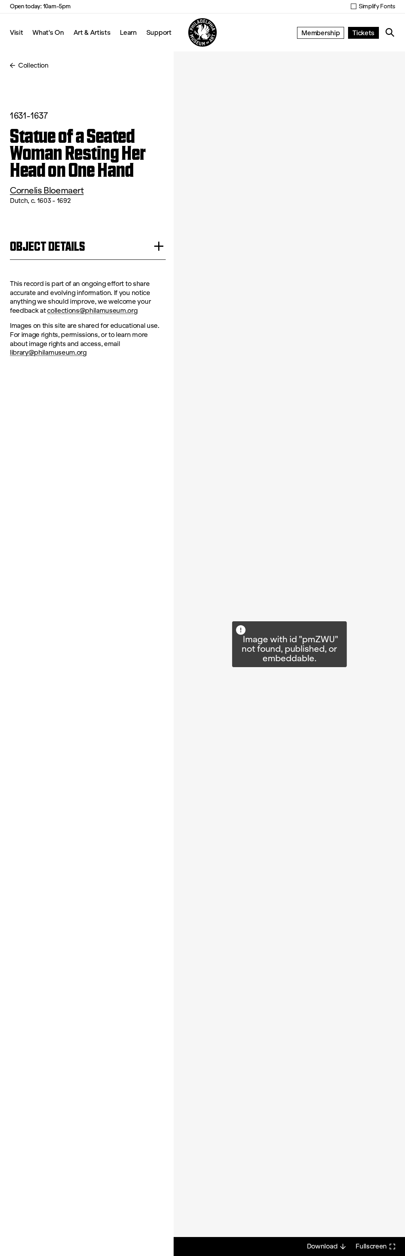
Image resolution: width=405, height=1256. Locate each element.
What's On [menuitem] (48, 32)
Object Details (47, 246)
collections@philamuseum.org (92, 310)
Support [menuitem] (159, 32)
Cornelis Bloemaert (46, 190)
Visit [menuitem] (16, 32)
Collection (33, 65)
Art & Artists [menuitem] (92, 32)
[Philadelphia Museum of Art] (202, 32)
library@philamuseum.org (48, 352)
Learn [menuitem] (128, 32)
